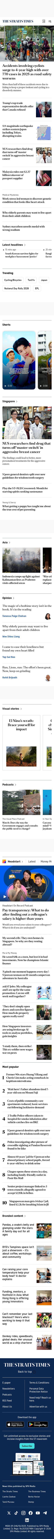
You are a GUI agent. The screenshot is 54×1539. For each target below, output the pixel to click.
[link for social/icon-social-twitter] (9, 1513)
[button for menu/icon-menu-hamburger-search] (50, 21)
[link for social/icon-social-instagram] (23, 1513)
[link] (17, 21)
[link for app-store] (15, 1424)
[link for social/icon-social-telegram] (45, 1513)
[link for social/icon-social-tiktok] (16, 1513)
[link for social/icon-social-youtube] (37, 1513)
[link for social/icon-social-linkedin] (27, 1520)
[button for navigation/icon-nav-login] (44, 21)
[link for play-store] (38, 1424)
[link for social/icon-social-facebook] (30, 1513)
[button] (44, 21)
